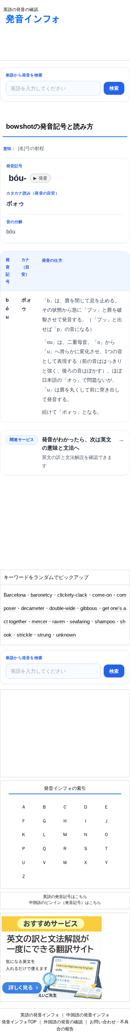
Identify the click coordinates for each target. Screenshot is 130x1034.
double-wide (62, 608)
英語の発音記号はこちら (65, 896)
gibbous (88, 608)
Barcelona (15, 595)
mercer (39, 621)
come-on (102, 595)
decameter (32, 608)
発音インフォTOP (19, 1021)
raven (58, 621)
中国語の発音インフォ (88, 1014)
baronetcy (41, 595)
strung (44, 635)
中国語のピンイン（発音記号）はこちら (65, 902)
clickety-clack (72, 595)
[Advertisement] (53, 43)
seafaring (80, 621)
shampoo (105, 621)
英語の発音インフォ (39, 1014)
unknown (66, 635)
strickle (24, 635)
